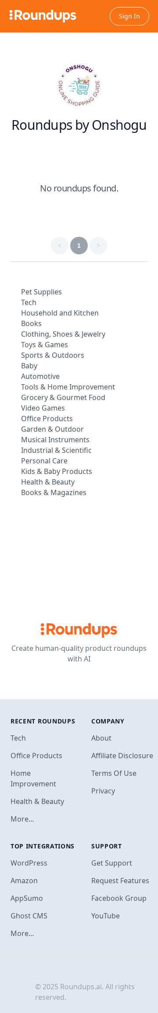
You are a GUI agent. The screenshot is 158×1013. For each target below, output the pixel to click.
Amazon (24, 880)
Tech (28, 302)
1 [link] (79, 245)
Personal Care (44, 461)
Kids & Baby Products (56, 471)
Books (31, 323)
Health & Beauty (48, 482)
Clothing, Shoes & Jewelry (63, 334)
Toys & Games (44, 344)
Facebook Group (119, 898)
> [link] (98, 245)
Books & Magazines (53, 492)
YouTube (105, 916)
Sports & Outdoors (52, 355)
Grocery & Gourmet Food (63, 397)
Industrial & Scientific (56, 450)
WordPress (29, 863)
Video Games (43, 408)
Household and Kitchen (60, 313)
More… (22, 819)
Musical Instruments (55, 439)
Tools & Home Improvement (68, 387)
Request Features (120, 880)
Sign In (129, 16)
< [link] (59, 245)
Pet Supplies (41, 292)
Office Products (47, 418)
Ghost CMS (29, 916)
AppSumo (27, 898)
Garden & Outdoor (52, 429)
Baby (29, 366)
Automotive (40, 376)
